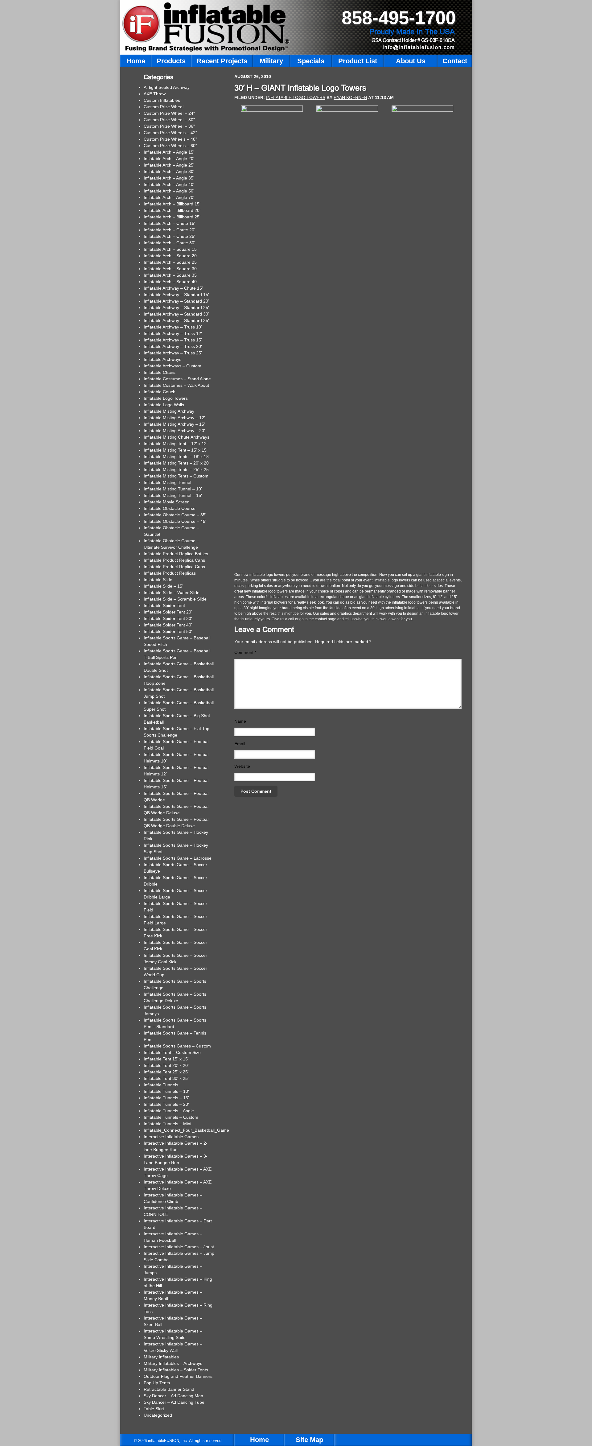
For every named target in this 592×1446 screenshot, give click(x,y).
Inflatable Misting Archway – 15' (174, 424)
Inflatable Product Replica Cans (174, 560)
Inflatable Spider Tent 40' (168, 624)
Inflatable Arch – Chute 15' (169, 223)
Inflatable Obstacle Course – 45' (175, 521)
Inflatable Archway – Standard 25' (176, 307)
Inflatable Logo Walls (164, 404)
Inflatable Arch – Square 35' (171, 275)
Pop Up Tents (157, 1382)
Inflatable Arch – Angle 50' (169, 190)
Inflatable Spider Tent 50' (168, 631)
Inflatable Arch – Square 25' (171, 262)
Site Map (309, 1440)
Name (240, 721)
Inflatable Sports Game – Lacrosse (178, 858)
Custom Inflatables (162, 100)
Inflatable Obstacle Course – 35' (175, 514)
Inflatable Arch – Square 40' (171, 281)
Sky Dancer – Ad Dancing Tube (174, 1402)
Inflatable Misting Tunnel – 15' (173, 495)
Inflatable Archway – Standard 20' (176, 301)
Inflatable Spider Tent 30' (168, 618)
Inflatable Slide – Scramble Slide (175, 599)
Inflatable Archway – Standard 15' (176, 294)
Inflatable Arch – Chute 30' (169, 242)
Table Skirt (154, 1408)
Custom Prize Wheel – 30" (169, 119)
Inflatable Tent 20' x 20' (166, 1065)
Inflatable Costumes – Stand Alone (177, 378)
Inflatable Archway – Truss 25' (173, 352)
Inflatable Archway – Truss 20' (173, 346)
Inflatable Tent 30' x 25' (166, 1078)
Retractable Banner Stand (169, 1389)
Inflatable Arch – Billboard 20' (172, 210)
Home (259, 1440)
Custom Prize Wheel (163, 106)
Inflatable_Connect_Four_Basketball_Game (186, 1130)
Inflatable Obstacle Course (169, 508)
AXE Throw (155, 93)
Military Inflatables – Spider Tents (176, 1369)
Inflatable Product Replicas (170, 573)
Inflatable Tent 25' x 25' (166, 1071)
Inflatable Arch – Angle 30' (169, 171)
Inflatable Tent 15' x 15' (166, 1058)
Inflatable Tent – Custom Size (172, 1052)
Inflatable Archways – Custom (172, 365)
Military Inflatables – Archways (173, 1363)
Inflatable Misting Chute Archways (176, 437)
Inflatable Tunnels (161, 1084)
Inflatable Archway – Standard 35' (176, 320)
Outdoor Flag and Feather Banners (178, 1376)
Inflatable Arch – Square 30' (171, 268)
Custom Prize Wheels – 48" (170, 139)
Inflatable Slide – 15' (163, 586)
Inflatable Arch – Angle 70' (169, 197)
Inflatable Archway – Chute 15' (173, 288)
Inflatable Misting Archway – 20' (174, 430)
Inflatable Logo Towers (295, 97)
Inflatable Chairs (159, 372)
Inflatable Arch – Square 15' (171, 249)
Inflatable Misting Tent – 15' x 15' (176, 450)
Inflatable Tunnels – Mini (167, 1123)
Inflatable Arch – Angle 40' (169, 184)
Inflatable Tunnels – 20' (166, 1104)
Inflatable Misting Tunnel (167, 482)
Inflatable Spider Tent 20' (168, 611)
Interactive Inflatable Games (171, 1136)
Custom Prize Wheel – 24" (169, 113)
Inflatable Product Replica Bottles (176, 553)
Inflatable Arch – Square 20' (171, 255)
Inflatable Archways (162, 359)
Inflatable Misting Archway (169, 411)
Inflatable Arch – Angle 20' (169, 158)
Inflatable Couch (159, 391)
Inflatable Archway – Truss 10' (173, 326)
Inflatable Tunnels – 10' (166, 1091)
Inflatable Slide (158, 579)
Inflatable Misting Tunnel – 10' (173, 488)
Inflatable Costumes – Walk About (176, 385)
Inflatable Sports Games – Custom (177, 1045)
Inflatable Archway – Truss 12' (173, 333)
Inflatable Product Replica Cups (174, 566)
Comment (245, 652)
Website (242, 766)
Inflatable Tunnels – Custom (171, 1117)
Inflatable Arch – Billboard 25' (172, 216)
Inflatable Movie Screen (167, 501)
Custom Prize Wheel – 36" (169, 126)
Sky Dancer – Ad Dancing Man (173, 1395)
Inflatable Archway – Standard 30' (176, 314)
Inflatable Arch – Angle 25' (169, 165)
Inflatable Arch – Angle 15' (169, 152)
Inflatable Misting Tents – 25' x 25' (177, 469)
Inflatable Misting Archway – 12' (174, 417)
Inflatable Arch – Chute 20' (169, 229)
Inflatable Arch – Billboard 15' (172, 203)
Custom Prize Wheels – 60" (170, 145)
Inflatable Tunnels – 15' (166, 1097)
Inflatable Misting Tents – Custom (176, 475)
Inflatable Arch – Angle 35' (169, 178)
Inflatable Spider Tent (164, 605)
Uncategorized (158, 1415)
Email (239, 743)
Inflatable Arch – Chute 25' (169, 236)
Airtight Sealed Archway (167, 87)
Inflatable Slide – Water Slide (171, 592)
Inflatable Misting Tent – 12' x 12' (176, 443)
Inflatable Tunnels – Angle (169, 1110)
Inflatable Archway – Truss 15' (173, 339)
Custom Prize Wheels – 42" (170, 132)
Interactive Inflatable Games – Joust (179, 1246)
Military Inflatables (161, 1356)
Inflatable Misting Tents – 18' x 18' (177, 456)
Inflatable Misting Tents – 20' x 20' (177, 463)
